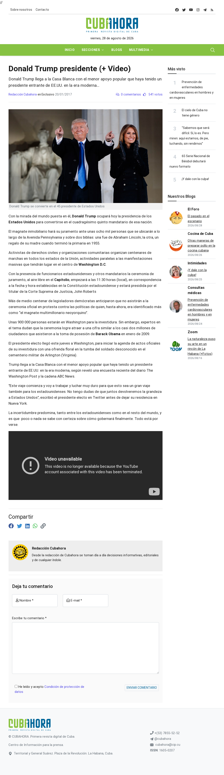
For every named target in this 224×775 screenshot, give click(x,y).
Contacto (42, 9)
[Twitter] (20, 526)
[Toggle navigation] (212, 50)
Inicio (70, 50)
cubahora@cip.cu (167, 745)
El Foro (193, 209)
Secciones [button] (91, 50)
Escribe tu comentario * (29, 618)
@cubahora (162, 739)
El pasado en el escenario (198, 218)
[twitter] (183, 10)
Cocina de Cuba (200, 234)
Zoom (193, 332)
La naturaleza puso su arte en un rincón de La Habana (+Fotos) (201, 346)
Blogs (116, 50)
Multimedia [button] (139, 50)
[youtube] (190, 10)
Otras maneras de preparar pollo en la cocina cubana (201, 245)
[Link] (43, 526)
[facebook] (176, 10)
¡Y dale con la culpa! (195, 179)
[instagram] (197, 10)
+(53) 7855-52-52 (167, 733)
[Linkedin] (28, 526)
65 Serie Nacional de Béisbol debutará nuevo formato (190, 161)
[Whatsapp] (36, 526)
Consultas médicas (196, 290)
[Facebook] (12, 526)
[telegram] (204, 10)
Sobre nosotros (21, 9)
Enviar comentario (142, 687)
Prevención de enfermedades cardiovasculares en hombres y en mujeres (200, 309)
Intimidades (197, 263)
